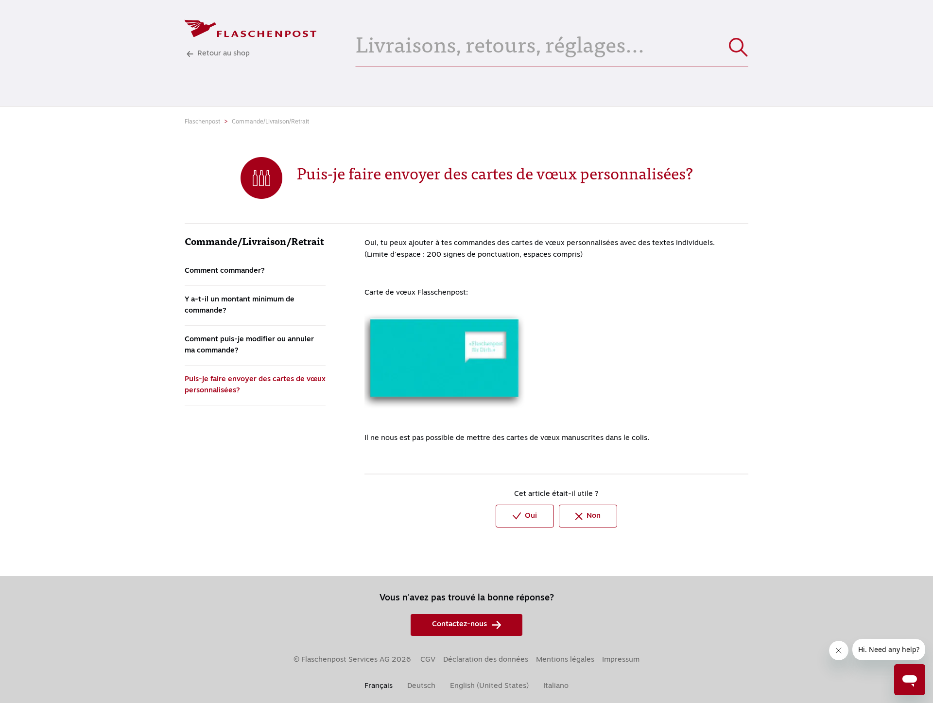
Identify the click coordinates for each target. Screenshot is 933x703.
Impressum (620, 660)
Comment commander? (225, 271)
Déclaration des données (485, 660)
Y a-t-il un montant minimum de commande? (239, 305)
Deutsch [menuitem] (421, 686)
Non (594, 516)
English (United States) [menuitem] (489, 686)
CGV (427, 660)
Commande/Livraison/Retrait (270, 122)
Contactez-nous (459, 624)
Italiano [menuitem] (556, 686)
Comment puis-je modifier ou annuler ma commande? (249, 345)
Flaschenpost (202, 122)
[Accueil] (250, 28)
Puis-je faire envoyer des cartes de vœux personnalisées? (255, 385)
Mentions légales (565, 660)
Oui (531, 516)
